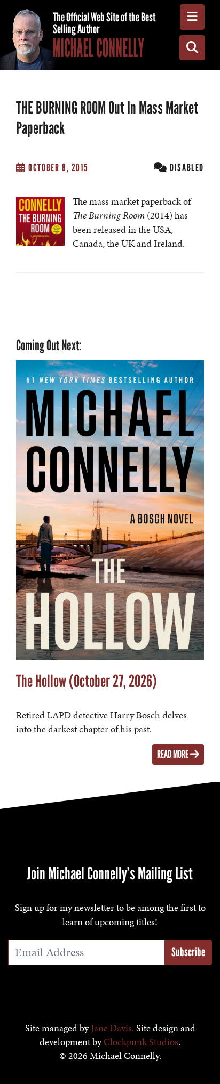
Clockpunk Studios (141, 1042)
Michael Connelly (98, 48)
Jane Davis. (112, 1028)
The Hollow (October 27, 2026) (86, 681)
